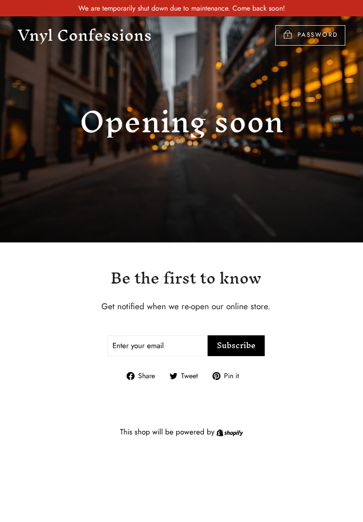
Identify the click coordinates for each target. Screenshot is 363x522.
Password (317, 34)
